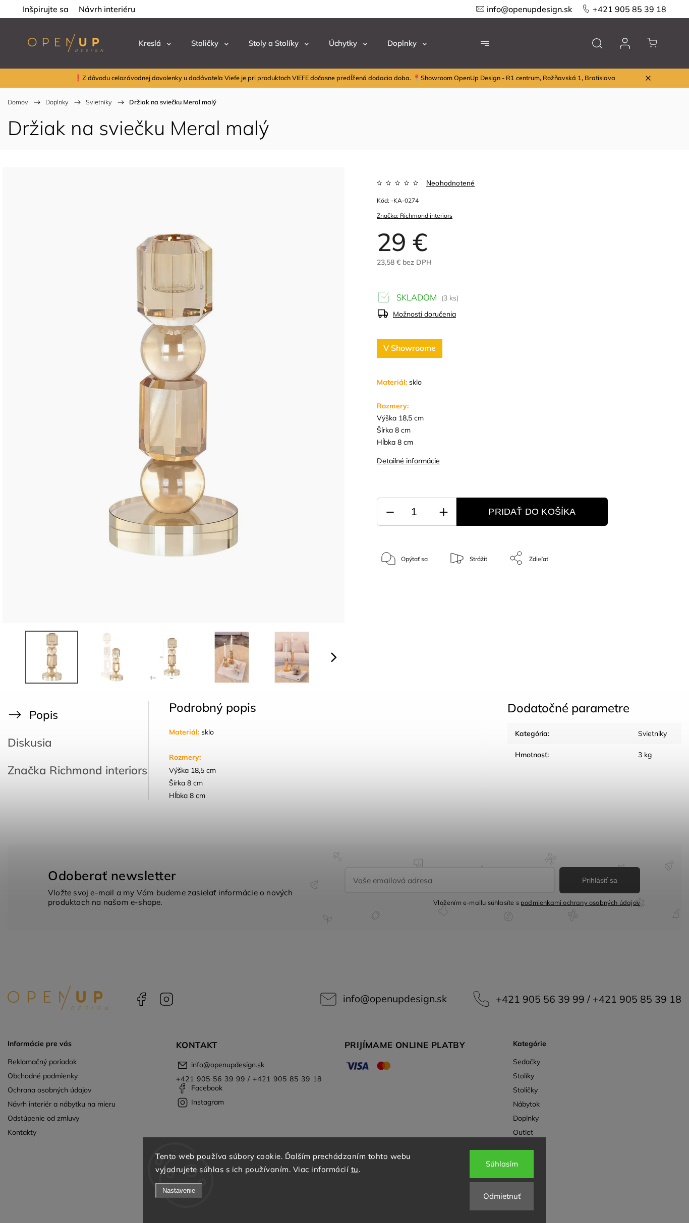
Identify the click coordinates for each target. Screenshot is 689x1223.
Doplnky (526, 1118)
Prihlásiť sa (599, 880)
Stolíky (523, 1075)
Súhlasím (502, 1164)
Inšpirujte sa (46, 9)
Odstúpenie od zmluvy (43, 1118)
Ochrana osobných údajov (49, 1089)
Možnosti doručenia (424, 314)
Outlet (523, 1132)
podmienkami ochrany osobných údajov (580, 902)
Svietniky (652, 733)
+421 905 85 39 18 (629, 9)
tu (355, 1169)
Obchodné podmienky (43, 1075)
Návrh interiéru (107, 9)
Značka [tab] (77, 770)
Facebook (141, 999)
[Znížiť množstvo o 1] (390, 512)
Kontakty (22, 1132)
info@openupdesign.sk (529, 9)
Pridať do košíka (532, 512)
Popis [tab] (43, 714)
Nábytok (526, 1104)
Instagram (166, 999)
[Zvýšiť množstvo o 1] (443, 512)
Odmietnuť (502, 1196)
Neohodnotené (450, 183)
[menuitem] (155, 43)
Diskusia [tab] (30, 742)
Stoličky (525, 1089)
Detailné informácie (408, 460)
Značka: (414, 215)
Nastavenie (178, 1190)
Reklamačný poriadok (42, 1061)
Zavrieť (631, 591)
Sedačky (526, 1061)
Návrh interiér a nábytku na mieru (62, 1104)
